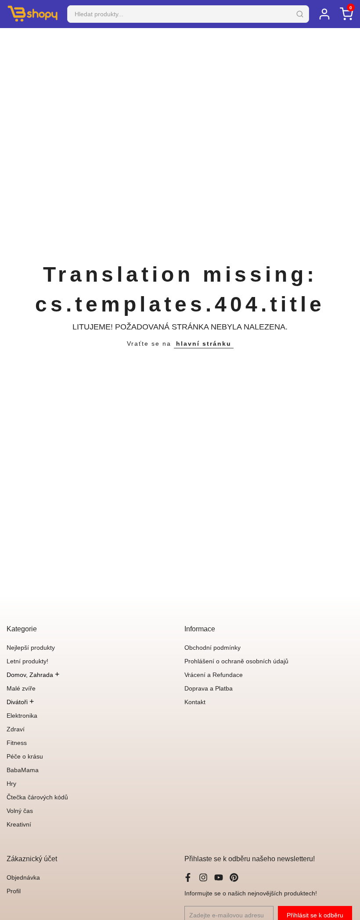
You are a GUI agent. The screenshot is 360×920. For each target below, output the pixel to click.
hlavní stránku (203, 343)
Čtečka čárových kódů (37, 797)
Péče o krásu (25, 756)
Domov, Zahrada (33, 674)
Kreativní (19, 824)
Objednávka (23, 877)
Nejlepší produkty (31, 647)
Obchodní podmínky (212, 647)
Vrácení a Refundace (213, 674)
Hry (11, 783)
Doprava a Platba (208, 688)
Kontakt (194, 701)
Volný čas (20, 810)
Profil (14, 891)
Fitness (17, 742)
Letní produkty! (27, 661)
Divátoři (20, 701)
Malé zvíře (21, 688)
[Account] (324, 14)
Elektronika (22, 715)
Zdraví (16, 729)
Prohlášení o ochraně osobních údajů (236, 661)
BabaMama (23, 769)
